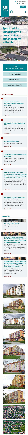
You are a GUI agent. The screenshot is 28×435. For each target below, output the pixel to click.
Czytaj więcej (6, 115)
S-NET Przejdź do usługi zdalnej (14, 67)
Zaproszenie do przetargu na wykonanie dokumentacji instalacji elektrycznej (14, 103)
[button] (25, 12)
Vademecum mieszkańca (14, 85)
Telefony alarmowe (15, 74)
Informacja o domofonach (11, 141)
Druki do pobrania (14, 79)
